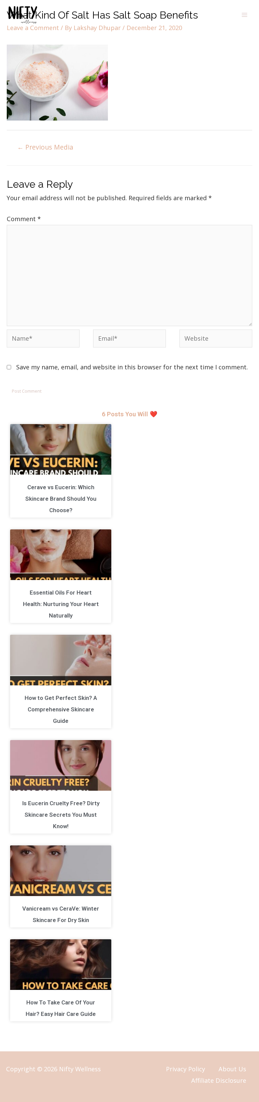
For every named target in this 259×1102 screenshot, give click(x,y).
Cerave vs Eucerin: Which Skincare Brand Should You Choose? (60, 499)
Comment (24, 219)
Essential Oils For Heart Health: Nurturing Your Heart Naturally (61, 604)
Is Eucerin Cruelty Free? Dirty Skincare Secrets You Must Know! (60, 815)
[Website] (215, 339)
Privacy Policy (185, 1069)
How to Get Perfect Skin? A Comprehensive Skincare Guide (61, 709)
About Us (232, 1069)
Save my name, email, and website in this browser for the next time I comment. (132, 367)
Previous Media (45, 147)
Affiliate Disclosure (218, 1080)
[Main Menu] (244, 15)
